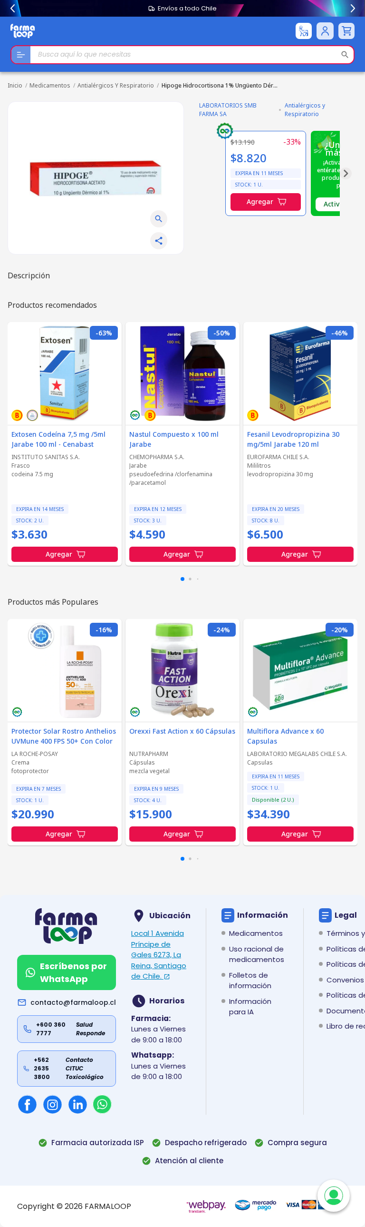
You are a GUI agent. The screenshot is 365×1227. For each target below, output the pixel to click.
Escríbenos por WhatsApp (73, 972)
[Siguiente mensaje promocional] (352, 8)
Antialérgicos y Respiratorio (115, 85)
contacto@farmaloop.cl (73, 1002)
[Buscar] (345, 54)
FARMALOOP (108, 1206)
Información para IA (250, 1006)
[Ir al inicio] (22, 31)
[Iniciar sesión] (325, 30)
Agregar (260, 201)
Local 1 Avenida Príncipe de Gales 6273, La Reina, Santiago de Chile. (158, 954)
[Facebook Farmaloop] (27, 1104)
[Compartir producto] (158, 240)
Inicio (15, 85)
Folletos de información (250, 980)
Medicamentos (49, 85)
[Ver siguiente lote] (346, 173)
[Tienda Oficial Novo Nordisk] (304, 31)
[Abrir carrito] (346, 31)
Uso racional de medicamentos (256, 954)
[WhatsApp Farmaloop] (102, 1104)
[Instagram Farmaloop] (52, 1104)
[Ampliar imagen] (158, 218)
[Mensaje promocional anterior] (12, 8)
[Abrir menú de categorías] (20, 54)
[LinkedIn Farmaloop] (77, 1104)
